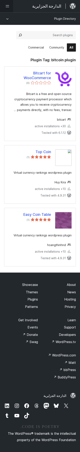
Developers (67, 335)
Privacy (70, 307)
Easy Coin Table (37, 214)
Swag (31, 342)
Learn (71, 320)
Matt (70, 363)
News (71, 292)
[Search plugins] (20, 35)
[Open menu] (6, 6)
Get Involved (28, 320)
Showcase (30, 285)
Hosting (70, 299)
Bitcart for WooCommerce (37, 75)
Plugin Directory (65, 18)
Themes (32, 292)
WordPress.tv (63, 342)
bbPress (67, 370)
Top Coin (43, 152)
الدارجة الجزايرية (54, 396)
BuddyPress (65, 377)
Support (70, 327)
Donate (30, 335)
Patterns (31, 307)
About (71, 285)
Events (32, 327)
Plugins (32, 299)
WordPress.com (62, 355)
